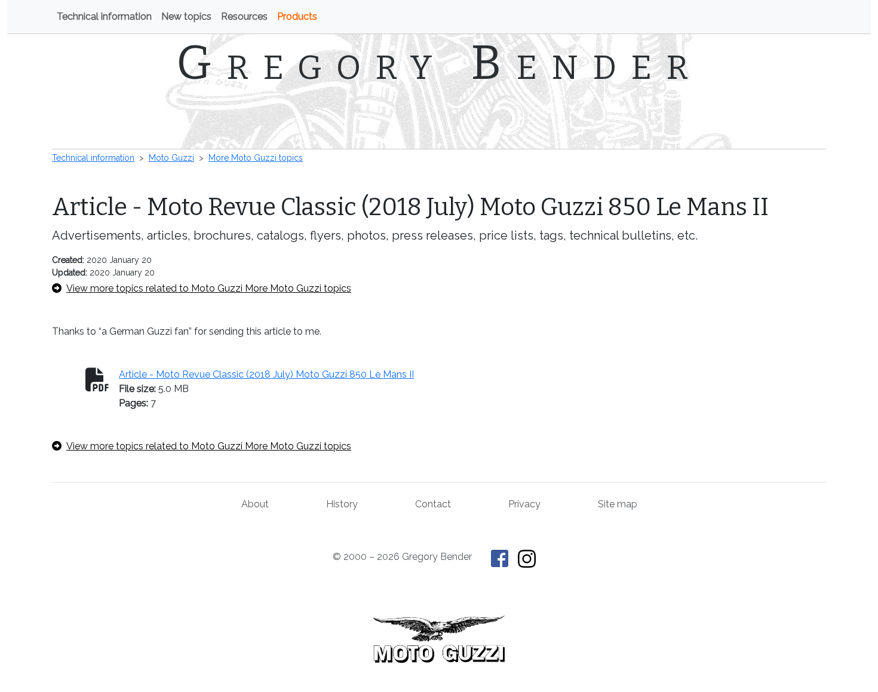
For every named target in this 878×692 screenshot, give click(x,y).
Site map (617, 504)
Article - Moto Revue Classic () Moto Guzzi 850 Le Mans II (266, 374)
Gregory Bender (439, 62)
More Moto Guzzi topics (255, 158)
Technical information (104, 16)
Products (297, 16)
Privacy (524, 504)
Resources (244, 16)
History (342, 504)
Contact (433, 504)
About (255, 504)
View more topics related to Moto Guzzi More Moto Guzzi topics (208, 288)
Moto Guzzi (171, 158)
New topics (186, 16)
